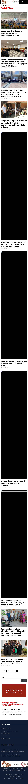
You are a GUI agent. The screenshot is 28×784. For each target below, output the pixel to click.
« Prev (4, 670)
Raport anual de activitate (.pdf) (14, 691)
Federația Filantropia (6, 728)
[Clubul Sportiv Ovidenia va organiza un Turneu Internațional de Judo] (14, 20)
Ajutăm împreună (6, 738)
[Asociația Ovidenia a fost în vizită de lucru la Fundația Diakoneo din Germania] (14, 648)
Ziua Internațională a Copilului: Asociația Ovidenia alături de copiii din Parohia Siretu (13, 244)
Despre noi (16, 774)
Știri (9, 37)
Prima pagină (8, 774)
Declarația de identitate (10, 778)
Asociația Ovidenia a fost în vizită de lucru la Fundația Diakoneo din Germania (12, 662)
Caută (2, 677)
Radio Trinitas (5, 735)
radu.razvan (5, 37)
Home (2, 5)
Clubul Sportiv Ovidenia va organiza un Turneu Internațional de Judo (11, 33)
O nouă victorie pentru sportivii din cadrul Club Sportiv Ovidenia (13, 483)
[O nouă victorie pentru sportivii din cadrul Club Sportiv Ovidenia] (14, 425)
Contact (21, 778)
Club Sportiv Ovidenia (14, 776)
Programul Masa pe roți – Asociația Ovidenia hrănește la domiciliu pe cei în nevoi (13, 603)
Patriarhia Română (6, 733)
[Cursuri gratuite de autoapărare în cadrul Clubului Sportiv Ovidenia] (14, 305)
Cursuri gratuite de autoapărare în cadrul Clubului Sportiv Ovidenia (14, 364)
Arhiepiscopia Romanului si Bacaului (9, 731)
